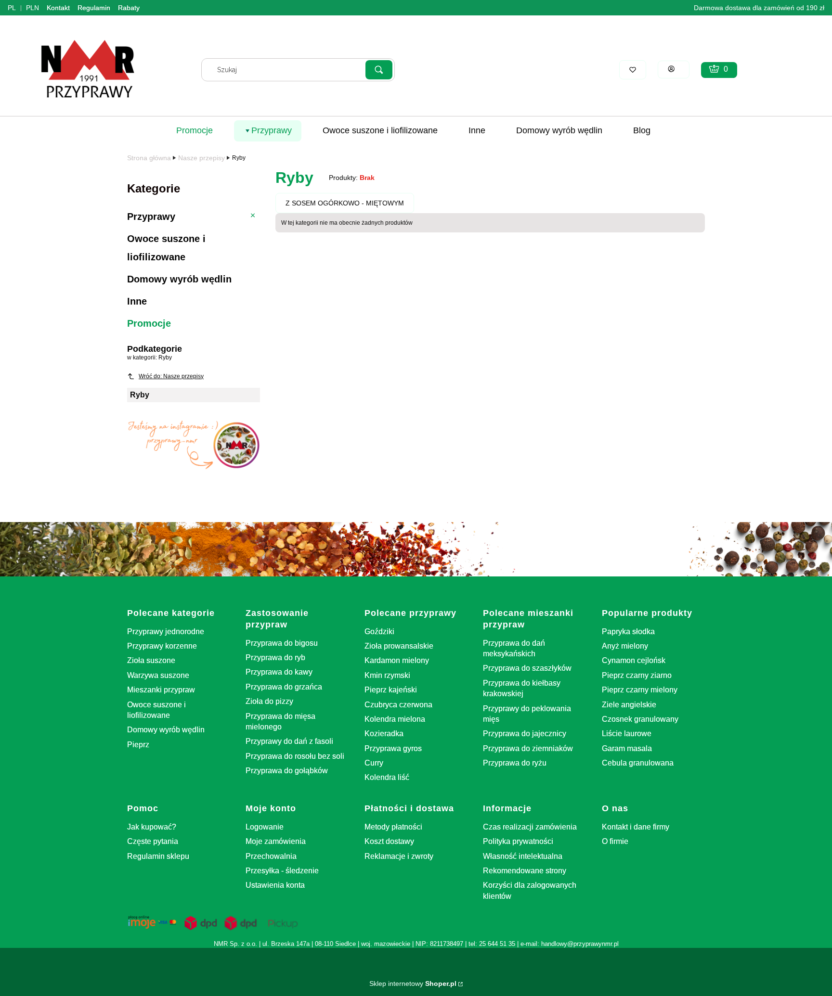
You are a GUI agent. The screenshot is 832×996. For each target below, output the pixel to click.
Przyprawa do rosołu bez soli (295, 756)
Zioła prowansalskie (398, 646)
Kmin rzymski (387, 675)
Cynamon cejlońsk (633, 660)
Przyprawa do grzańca (284, 687)
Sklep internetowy (412, 983)
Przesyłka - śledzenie (282, 871)
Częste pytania (152, 841)
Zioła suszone (151, 660)
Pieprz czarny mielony (639, 690)
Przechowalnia (271, 856)
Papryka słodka (628, 631)
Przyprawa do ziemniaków (528, 748)
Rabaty (129, 8)
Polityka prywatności (518, 841)
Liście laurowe (626, 733)
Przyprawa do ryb (275, 657)
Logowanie (265, 827)
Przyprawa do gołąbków (287, 770)
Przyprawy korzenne (162, 646)
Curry (373, 763)
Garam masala (627, 748)
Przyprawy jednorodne (165, 631)
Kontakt (58, 8)
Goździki (379, 631)
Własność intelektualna (522, 856)
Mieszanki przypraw (161, 690)
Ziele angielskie (629, 705)
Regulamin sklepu (158, 856)
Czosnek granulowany (640, 719)
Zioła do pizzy (269, 701)
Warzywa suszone (158, 675)
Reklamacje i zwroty (398, 856)
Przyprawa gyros (393, 748)
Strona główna (149, 158)
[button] (378, 69)
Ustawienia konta (275, 885)
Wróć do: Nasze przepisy (171, 376)
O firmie (615, 841)
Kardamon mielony (396, 660)
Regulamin (94, 8)
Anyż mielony (625, 646)
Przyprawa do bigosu (282, 643)
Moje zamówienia (276, 841)
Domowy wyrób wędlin (166, 730)
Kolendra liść (386, 777)
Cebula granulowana (638, 763)
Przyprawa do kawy (279, 672)
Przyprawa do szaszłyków (527, 668)
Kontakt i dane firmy (635, 827)
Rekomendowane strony (524, 871)
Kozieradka (383, 733)
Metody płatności (393, 827)
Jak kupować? (151, 827)
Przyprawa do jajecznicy (524, 733)
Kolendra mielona (394, 719)
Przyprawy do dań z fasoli (289, 741)
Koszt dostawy (389, 841)
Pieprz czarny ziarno (637, 675)
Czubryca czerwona (398, 705)
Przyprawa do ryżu (514, 763)
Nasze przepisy (201, 158)
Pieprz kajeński (390, 690)
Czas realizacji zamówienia (530, 827)
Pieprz (138, 745)
